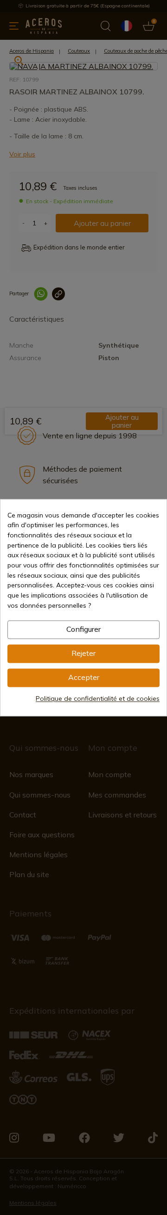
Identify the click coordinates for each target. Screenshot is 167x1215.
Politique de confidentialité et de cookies (98, 698)
